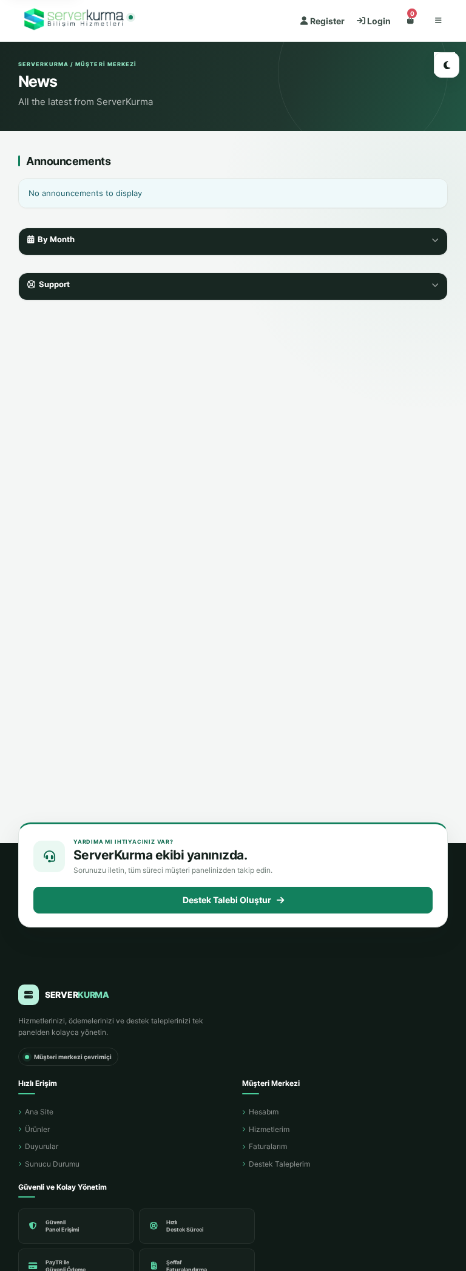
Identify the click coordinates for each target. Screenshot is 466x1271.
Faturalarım (268, 1146)
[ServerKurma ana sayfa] (75, 21)
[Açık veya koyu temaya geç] (446, 65)
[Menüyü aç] (438, 20)
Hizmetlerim (269, 1129)
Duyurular (41, 1146)
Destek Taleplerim (279, 1163)
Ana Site (39, 1111)
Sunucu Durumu (52, 1163)
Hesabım (264, 1111)
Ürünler (37, 1129)
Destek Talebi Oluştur (227, 900)
